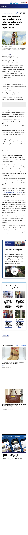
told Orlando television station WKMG (12, 192)
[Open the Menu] (2, 2)
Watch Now (23, 2)
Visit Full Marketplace (21, 345)
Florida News (7, 13)
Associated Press (8, 54)
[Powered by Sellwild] (24, 432)
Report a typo (6, 335)
